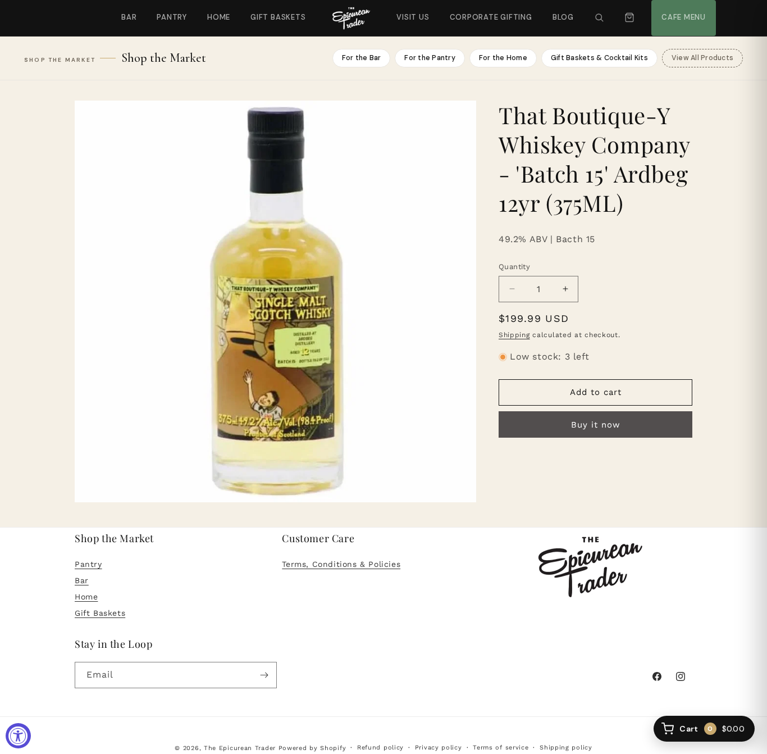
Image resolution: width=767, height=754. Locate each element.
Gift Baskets (277, 17)
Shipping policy (566, 747)
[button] (599, 18)
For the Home (503, 57)
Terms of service (500, 747)
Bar (128, 17)
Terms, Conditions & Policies (341, 564)
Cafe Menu (682, 11)
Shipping (514, 335)
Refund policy (380, 747)
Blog (563, 17)
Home (218, 17)
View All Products (702, 57)
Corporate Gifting (486, 11)
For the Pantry (429, 57)
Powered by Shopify (312, 748)
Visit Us (411, 11)
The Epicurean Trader (240, 748)
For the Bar (361, 57)
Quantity (514, 266)
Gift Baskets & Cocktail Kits (599, 57)
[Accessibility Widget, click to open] (18, 735)
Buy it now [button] (595, 425)
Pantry (172, 17)
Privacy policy (438, 747)
